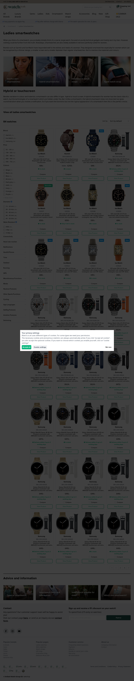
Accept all (26, 347)
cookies (53, 335)
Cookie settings (40, 347)
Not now (108, 347)
